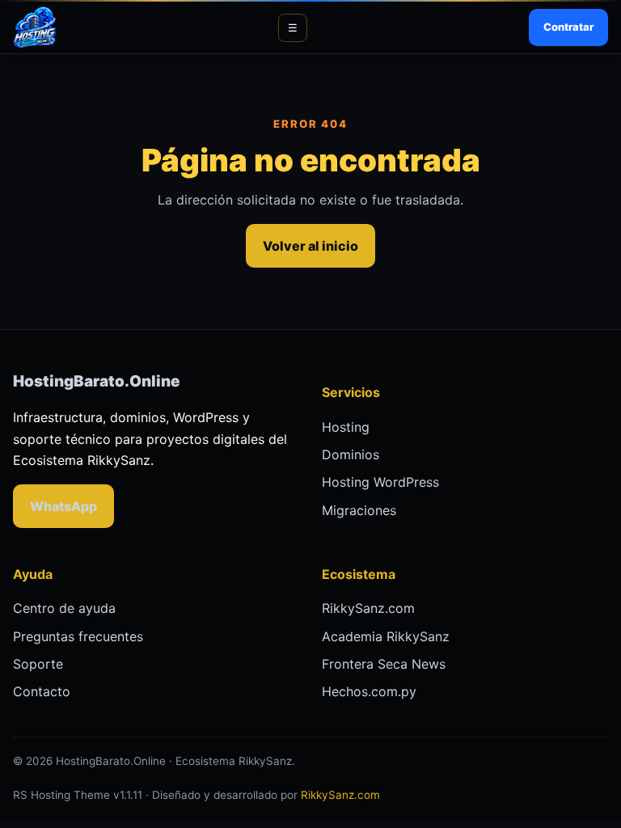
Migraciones (359, 510)
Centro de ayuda (64, 608)
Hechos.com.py (369, 691)
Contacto (41, 691)
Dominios (350, 454)
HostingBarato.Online (96, 381)
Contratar (568, 26)
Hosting (346, 427)
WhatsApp (63, 506)
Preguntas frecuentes (78, 636)
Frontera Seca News (384, 664)
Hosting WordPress (380, 482)
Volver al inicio (310, 246)
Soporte (38, 664)
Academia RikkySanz (386, 636)
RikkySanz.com (368, 608)
